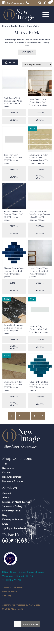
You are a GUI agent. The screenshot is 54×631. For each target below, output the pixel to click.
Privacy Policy (9, 591)
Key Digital (34, 604)
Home (5, 26)
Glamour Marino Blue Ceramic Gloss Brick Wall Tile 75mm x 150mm (13, 272)
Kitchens (7, 472)
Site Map (6, 595)
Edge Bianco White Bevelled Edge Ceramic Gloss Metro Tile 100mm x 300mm (40, 215)
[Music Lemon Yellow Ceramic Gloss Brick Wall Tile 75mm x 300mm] (14, 366)
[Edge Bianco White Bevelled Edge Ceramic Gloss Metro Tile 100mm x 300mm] (40, 196)
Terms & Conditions (12, 587)
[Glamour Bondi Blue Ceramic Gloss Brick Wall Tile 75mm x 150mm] (40, 366)
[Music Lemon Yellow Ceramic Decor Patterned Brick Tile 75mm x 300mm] (40, 139)
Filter (12, 62)
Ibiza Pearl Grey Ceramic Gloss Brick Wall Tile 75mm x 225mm (13, 159)
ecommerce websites (13, 604)
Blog (4, 514)
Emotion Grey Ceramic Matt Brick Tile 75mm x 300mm (39, 329)
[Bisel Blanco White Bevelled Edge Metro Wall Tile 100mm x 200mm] (14, 83)
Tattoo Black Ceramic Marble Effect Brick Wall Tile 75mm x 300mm (13, 329)
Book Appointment (12, 476)
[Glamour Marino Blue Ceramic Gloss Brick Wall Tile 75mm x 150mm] (14, 253)
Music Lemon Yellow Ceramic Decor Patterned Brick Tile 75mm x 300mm (39, 159)
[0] (49, 3)
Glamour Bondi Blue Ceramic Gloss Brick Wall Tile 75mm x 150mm (39, 386)
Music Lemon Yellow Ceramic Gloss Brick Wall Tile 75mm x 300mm (13, 386)
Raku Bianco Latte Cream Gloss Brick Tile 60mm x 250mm (39, 102)
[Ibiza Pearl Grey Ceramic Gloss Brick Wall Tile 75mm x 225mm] (14, 139)
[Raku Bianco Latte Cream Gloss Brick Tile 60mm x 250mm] (40, 83)
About (5, 497)
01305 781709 (13, 579)
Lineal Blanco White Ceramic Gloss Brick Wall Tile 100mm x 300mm (39, 272)
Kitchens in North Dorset (16, 501)
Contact (6, 492)
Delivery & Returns (12, 519)
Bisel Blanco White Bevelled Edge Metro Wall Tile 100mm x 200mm (13, 102)
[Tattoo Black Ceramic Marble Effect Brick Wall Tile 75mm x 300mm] (14, 310)
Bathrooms (8, 467)
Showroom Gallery (12, 506)
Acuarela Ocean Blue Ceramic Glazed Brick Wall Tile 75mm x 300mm (14, 215)
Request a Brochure (12, 481)
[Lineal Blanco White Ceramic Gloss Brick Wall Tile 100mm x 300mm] (40, 253)
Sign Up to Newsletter (14, 528)
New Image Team (11, 510)
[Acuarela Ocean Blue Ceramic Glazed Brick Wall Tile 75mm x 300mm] (14, 196)
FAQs (5, 523)
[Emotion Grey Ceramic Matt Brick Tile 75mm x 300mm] (40, 310)
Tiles (4, 463)
